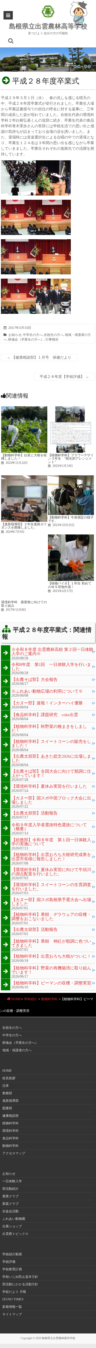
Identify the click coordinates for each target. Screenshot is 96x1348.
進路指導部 (10, 1100)
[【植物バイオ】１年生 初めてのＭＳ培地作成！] (71, 537)
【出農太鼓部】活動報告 (34, 813)
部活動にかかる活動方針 (20, 1284)
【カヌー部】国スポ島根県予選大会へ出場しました (51, 902)
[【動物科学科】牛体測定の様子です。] (71, 478)
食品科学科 (10, 1138)
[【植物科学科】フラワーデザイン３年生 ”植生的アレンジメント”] (71, 409)
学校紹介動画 (12, 1254)
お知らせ (14, 335)
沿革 (5, 1085)
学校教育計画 (12, 1269)
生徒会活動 (10, 1211)
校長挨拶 (8, 1078)
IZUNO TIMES (13, 1299)
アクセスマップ (13, 1153)
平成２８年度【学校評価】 (64, 377)
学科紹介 (30, 999)
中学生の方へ (32, 335)
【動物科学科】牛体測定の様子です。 (71, 518)
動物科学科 (49, 999)
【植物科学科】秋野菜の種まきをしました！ (49, 729)
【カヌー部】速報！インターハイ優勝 (47, 703)
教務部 (7, 1093)
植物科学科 (10, 1123)
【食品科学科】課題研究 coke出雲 (44, 715)
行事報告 (51, 339)
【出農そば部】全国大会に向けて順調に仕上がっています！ (51, 773)
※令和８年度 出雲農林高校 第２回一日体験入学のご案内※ (52, 652)
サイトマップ (12, 1314)
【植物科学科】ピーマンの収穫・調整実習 (51, 983)
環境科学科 (10, 1131)
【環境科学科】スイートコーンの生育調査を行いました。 (51, 887)
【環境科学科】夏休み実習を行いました (49, 786)
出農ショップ (12, 1226)
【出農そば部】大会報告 (34, 680)
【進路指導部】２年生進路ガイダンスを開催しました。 (24, 525)
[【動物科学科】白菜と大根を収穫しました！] (24, 409)
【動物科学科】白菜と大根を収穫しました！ (24, 456)
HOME (16, 999)
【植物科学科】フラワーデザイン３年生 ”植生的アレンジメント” (71, 458)
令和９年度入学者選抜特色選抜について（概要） (49, 827)
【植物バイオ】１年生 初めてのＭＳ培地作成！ (69, 584)
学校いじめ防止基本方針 (20, 1277)
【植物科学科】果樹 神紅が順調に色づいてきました (51, 943)
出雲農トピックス (15, 1234)
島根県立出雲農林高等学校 (48, 26)
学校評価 (8, 1262)
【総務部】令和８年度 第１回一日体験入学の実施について (51, 842)
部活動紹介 (10, 1189)
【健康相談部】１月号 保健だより (39, 357)
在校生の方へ (53, 335)
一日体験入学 (12, 1181)
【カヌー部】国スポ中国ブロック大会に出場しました (51, 800)
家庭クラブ (10, 1204)
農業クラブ (10, 1196)
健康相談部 (10, 1116)
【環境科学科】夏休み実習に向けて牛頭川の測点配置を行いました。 (51, 872)
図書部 (7, 1108)
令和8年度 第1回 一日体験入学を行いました (51, 667)
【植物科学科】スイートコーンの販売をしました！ (51, 744)
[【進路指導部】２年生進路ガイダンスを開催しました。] (24, 478)
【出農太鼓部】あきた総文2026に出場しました (51, 758)
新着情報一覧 (12, 1307)
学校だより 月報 (14, 1292)
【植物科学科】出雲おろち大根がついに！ (51, 956)
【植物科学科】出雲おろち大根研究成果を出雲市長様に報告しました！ (51, 857)
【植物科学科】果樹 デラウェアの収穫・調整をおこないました (51, 917)
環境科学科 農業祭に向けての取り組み (24, 603)
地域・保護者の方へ (17, 1050)
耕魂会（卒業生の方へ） (26, 339)
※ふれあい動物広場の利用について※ (47, 691)
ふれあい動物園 (13, 1219)
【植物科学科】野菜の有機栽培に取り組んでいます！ (51, 970)
